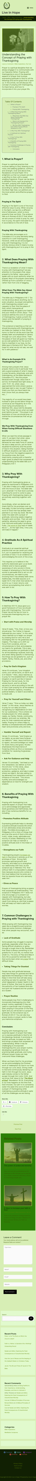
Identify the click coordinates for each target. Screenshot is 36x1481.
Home (4, 17)
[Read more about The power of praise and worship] (18, 1153)
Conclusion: (16, 149)
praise (25, 959)
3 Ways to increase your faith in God (17, 1209)
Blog (9, 17)
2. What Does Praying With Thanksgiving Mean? (17, 112)
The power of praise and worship (17, 1165)
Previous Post (18, 1124)
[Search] (31, 1318)
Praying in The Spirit (19, 107)
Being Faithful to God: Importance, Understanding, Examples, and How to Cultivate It (17, 1388)
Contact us (18, 1468)
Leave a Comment (7, 64)
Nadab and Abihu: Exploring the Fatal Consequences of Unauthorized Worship (16, 1395)
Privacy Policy (18, 1463)
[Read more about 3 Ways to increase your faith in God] (18, 1195)
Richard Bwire (9, 1403)
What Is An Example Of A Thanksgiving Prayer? (19, 122)
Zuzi (6, 1400)
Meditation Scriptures (11, 1432)
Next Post (18, 1129)
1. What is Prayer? (15, 104)
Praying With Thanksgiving (21, 109)
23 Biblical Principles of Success (19, 1400)
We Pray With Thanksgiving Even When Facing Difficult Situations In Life (20, 126)
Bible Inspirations (17, 17)
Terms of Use (18, 1465)
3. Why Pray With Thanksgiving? (20, 130)
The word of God (14, 525)
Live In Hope (11, 12)
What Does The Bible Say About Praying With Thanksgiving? (19, 117)
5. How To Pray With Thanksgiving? (15, 137)
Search (4, 1314)
